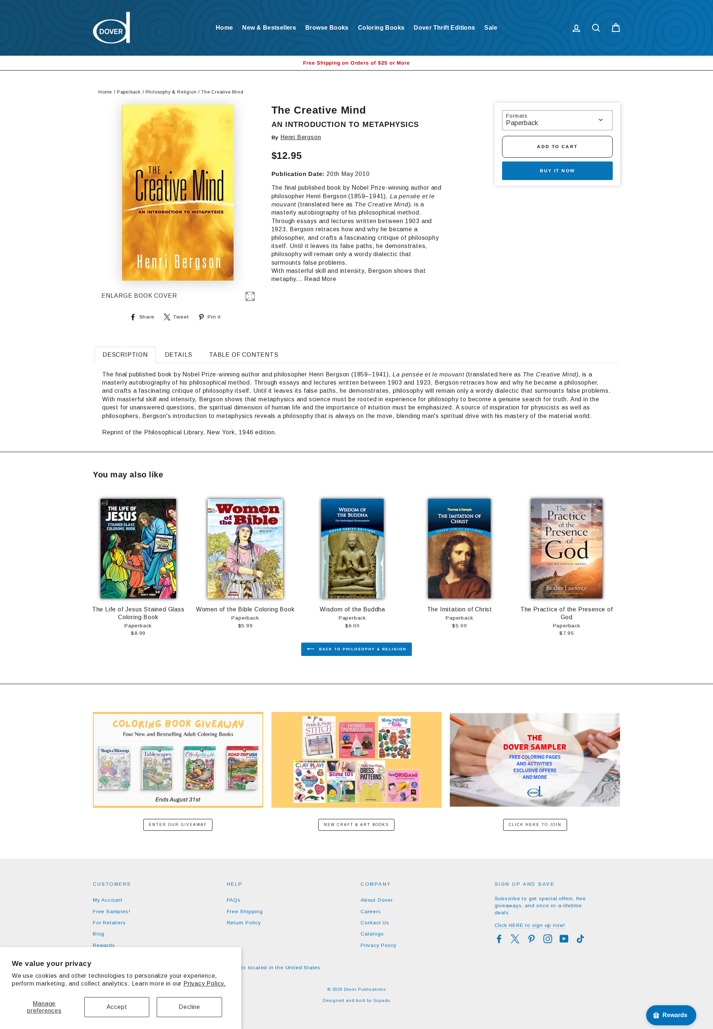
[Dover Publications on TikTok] (580, 938)
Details (179, 355)
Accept (117, 1007)
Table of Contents (244, 355)
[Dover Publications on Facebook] (499, 938)
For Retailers (109, 922)
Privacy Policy (379, 945)
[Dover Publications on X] (515, 938)
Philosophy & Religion (171, 92)
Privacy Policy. (204, 983)
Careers (371, 911)
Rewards (104, 945)
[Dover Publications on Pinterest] (531, 938)
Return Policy (244, 922)
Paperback (129, 92)
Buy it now (557, 170)
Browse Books (327, 27)
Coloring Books (381, 27)
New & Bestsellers (269, 27)
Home (224, 27)
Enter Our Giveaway (178, 825)
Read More (320, 279)
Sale (490, 27)
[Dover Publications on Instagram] (547, 938)
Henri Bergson (300, 137)
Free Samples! (111, 911)
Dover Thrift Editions (444, 27)
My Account (108, 900)
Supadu (381, 1000)
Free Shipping (245, 911)
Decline (189, 1007)
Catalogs (372, 934)
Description (125, 355)
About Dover (377, 900)
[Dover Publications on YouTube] (564, 938)
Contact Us (375, 922)
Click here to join (535, 825)
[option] (356, 62)
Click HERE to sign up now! (530, 925)
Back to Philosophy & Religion (361, 649)
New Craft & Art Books (356, 825)
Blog (98, 934)
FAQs (234, 900)
